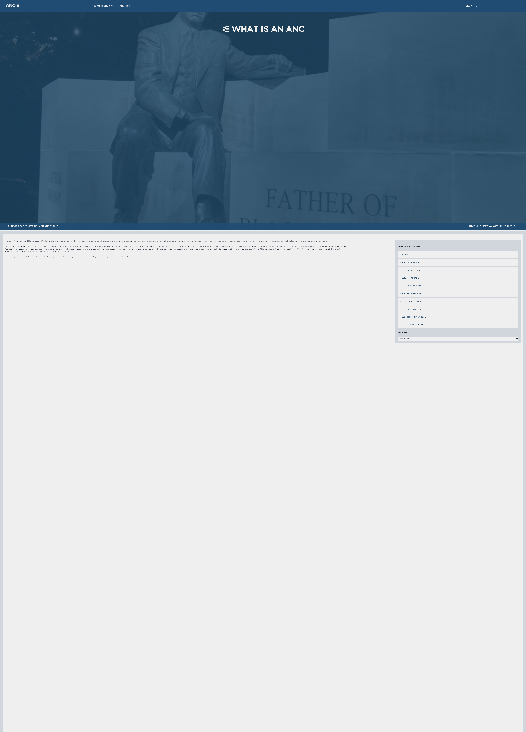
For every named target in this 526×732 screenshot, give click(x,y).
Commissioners (102, 6)
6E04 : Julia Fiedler (410, 301)
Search (470, 6)
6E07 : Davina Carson (411, 325)
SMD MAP (404, 255)
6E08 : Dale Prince (409, 262)
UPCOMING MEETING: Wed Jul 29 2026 (491, 226)
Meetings (124, 6)
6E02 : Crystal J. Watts (412, 286)
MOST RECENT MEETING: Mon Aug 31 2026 (34, 226)
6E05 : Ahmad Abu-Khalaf (413, 309)
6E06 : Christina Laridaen (413, 317)
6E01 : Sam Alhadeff (410, 278)
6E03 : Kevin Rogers (410, 293)
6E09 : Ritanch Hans (410, 270)
